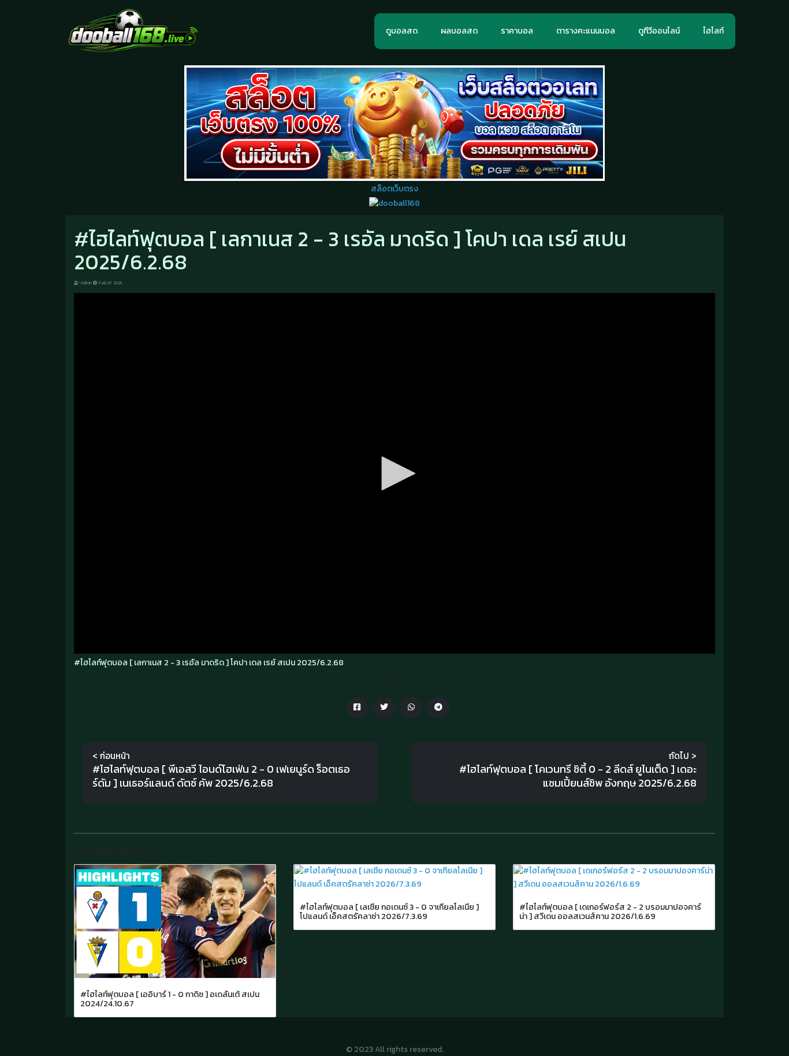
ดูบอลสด (402, 31)
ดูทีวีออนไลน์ (659, 31)
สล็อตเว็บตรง (394, 189)
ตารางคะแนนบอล (585, 31)
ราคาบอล (517, 31)
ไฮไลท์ (713, 31)
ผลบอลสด (459, 31)
